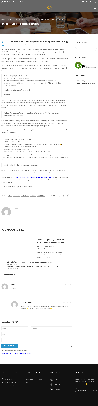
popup (33, 195)
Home (3, 19)
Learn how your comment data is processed (16, 353)
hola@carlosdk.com (20, 2)
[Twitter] (63, 195)
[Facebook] (59, 195)
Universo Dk (29, 379)
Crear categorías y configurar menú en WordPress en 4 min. (51, 241)
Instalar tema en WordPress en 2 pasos (21, 259)
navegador (25, 195)
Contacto (39, 379)
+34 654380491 (9, 379)
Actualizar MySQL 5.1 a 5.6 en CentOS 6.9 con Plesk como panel (29, 262)
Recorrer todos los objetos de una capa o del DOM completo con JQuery (33, 266)
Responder (15, 291)
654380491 (7, 2)
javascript (16, 195)
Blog (9, 19)
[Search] (94, 43)
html (10, 195)
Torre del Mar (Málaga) (11, 386)
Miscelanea (80, 81)
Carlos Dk (15, 45)
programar (41, 195)
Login (95, 2)
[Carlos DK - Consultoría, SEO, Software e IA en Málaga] (49, 9)
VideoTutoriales (27, 302)
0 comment (38, 45)
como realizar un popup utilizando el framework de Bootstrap (34, 177)
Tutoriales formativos (20, 19)
